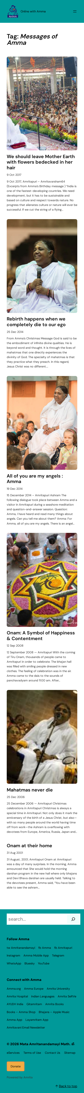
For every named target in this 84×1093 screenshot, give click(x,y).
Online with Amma (33, 11)
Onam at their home (29, 846)
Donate (16, 1066)
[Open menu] (74, 11)
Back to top (68, 1086)
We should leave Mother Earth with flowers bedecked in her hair (41, 162)
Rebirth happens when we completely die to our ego (36, 321)
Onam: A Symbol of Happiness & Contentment (41, 635)
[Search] (73, 919)
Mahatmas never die (30, 790)
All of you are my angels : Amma (35, 478)
